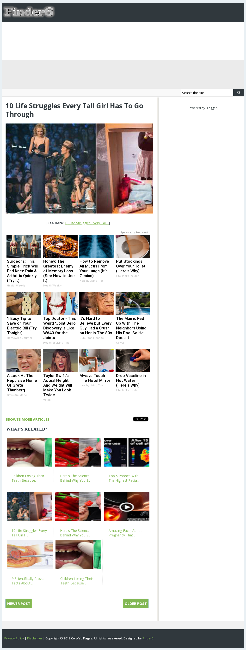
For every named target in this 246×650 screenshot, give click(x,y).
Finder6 (147, 638)
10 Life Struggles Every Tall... (87, 223)
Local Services (74, 50)
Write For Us (89, 31)
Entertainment (218, 31)
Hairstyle (163, 31)
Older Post (136, 603)
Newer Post (18, 603)
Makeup (140, 31)
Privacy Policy (14, 638)
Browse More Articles (27, 419)
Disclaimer (34, 638)
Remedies (188, 31)
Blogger (211, 108)
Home (65, 31)
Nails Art (117, 31)
